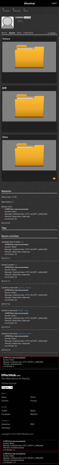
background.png (24, 333)
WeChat (33, 414)
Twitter (4, 410)
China (20, 20)
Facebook (6, 414)
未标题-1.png (23, 310)
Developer (6, 427)
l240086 (19, 17)
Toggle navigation (3, 3)
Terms (33, 397)
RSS (32, 424)
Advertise (6, 424)
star (22, 241)
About (4, 397)
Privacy (33, 400)
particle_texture (24, 287)
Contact (5, 400)
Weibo (33, 410)
